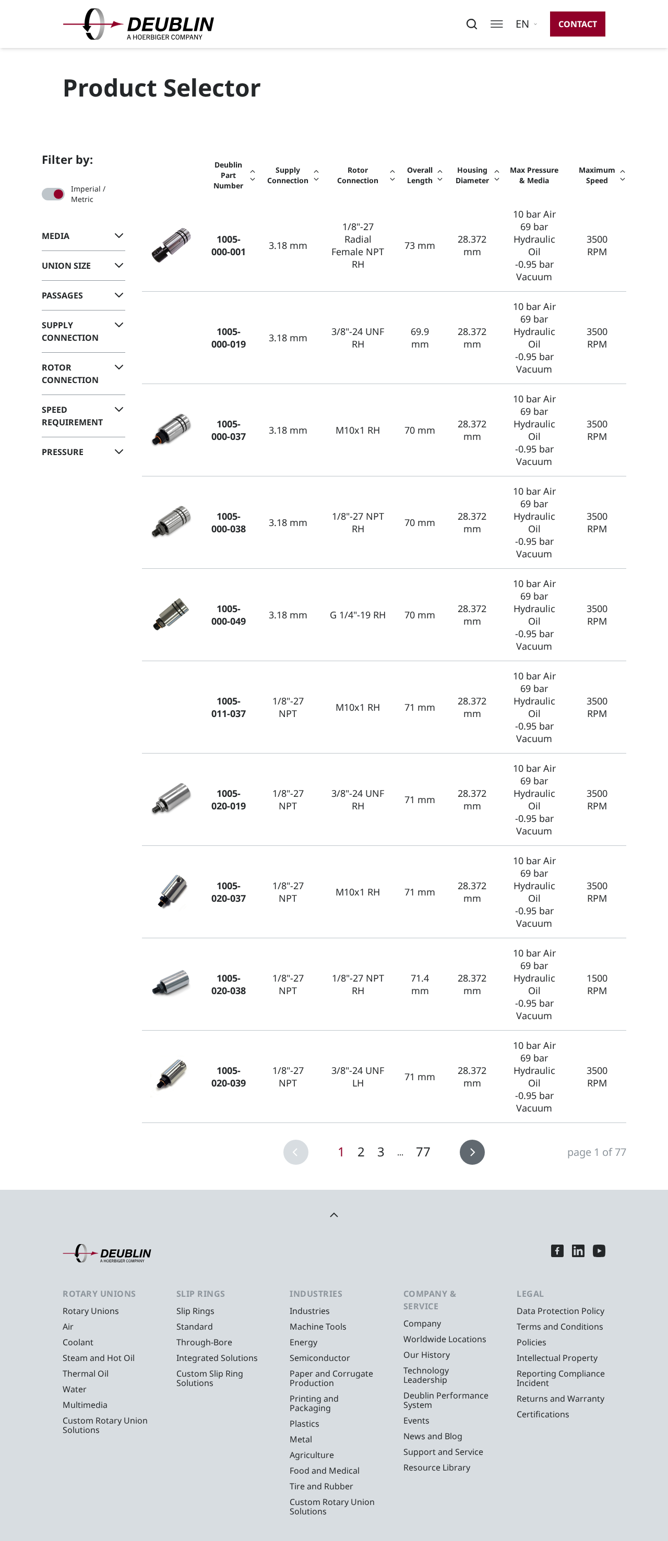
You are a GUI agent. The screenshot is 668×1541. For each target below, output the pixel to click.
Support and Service (443, 1451)
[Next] (472, 1152)
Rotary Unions (91, 1311)
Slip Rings (195, 1311)
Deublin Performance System (445, 1400)
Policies (531, 1342)
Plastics (304, 1423)
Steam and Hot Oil (99, 1358)
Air (68, 1326)
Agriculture (312, 1455)
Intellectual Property (557, 1358)
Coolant (78, 1342)
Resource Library (436, 1467)
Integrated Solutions (217, 1358)
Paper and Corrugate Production (331, 1378)
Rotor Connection (70, 374)
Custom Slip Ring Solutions (209, 1378)
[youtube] (599, 1253)
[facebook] (557, 1253)
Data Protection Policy (560, 1311)
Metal (301, 1439)
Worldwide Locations (444, 1339)
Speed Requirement (72, 416)
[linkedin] (578, 1253)
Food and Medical (325, 1470)
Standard (194, 1326)
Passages (62, 295)
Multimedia (85, 1404)
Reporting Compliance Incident (561, 1378)
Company (422, 1323)
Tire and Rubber (321, 1486)
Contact (577, 24)
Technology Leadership (426, 1375)
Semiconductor (320, 1358)
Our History (426, 1354)
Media (55, 236)
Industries (310, 1311)
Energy (303, 1342)
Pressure (63, 452)
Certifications (543, 1414)
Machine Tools (318, 1326)
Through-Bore (204, 1342)
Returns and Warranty (560, 1398)
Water (75, 1389)
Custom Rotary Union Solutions (105, 1425)
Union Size (66, 265)
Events (416, 1420)
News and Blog (432, 1436)
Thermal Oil (86, 1373)
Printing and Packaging (314, 1403)
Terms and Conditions (560, 1326)
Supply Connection (70, 331)
